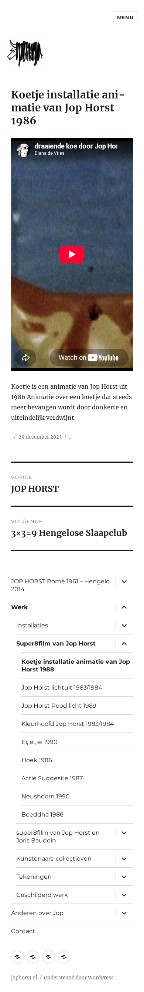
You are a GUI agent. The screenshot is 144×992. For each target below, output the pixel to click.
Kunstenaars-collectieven (54, 858)
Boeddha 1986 (42, 814)
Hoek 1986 (36, 760)
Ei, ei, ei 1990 (39, 741)
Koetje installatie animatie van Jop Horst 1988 (75, 665)
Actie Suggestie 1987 (52, 778)
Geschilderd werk (42, 894)
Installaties (32, 625)
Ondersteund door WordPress (79, 978)
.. (70, 437)
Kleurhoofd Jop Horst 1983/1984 (67, 723)
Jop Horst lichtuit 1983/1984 (61, 687)
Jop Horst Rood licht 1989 (58, 705)
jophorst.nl (24, 978)
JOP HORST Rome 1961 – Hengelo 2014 (60, 585)
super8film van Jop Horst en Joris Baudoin (58, 836)
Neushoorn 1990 (45, 796)
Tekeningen (34, 876)
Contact (23, 931)
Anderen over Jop (37, 912)
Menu (125, 17)
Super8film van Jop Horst (56, 643)
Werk (19, 607)
